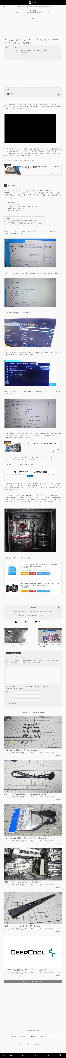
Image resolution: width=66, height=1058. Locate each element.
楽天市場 (33, 573)
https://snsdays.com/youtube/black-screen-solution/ (22, 220)
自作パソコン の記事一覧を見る (33, 981)
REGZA (40, 50)
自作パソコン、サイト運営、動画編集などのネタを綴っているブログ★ (33, 12)
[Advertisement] (33, 22)
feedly (43, 1036)
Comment (33, 1036)
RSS (23, 1036)
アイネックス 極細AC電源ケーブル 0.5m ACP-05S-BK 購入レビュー (25, 838)
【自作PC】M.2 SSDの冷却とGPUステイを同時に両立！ (22, 882)
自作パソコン (10, 6)
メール (8, 696)
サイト (8, 700)
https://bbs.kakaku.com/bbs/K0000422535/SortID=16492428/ (24, 223)
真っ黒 (25, 53)
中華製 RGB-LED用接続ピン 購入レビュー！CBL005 (21, 750)
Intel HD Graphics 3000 (29, 50)
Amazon (24, 573)
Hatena (29, 621)
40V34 (18, 50)
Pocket (39, 621)
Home (4, 6)
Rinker (27, 567)
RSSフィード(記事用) (26, 615)
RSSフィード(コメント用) (40, 615)
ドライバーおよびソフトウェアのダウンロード (18, 464)
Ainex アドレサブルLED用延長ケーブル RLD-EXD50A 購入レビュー (25, 794)
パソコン (55, 50)
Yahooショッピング (44, 573)
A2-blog (33, 11)
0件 (55, 57)
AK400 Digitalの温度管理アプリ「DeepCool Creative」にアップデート (27, 970)
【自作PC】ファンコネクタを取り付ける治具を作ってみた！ (23, 926)
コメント (9, 665)
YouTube (47, 50)
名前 (8, 692)
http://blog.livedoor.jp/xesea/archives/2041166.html (22, 222)
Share (19, 621)
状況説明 (12, 93)
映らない (18, 53)
